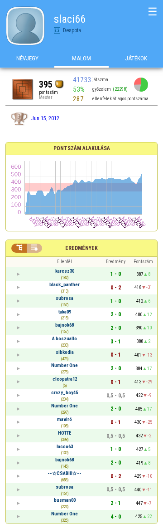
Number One (64, 365)
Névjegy (27, 58)
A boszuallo (64, 339)
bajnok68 (64, 325)
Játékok (136, 58)
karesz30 (64, 271)
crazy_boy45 (64, 393)
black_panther (64, 285)
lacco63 (65, 447)
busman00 (65, 500)
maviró (64, 419)
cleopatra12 (65, 379)
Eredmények (81, 248)
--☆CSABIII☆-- (65, 473)
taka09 (64, 312)
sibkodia (65, 352)
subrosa (64, 298)
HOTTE (64, 433)
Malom (81, 58)
